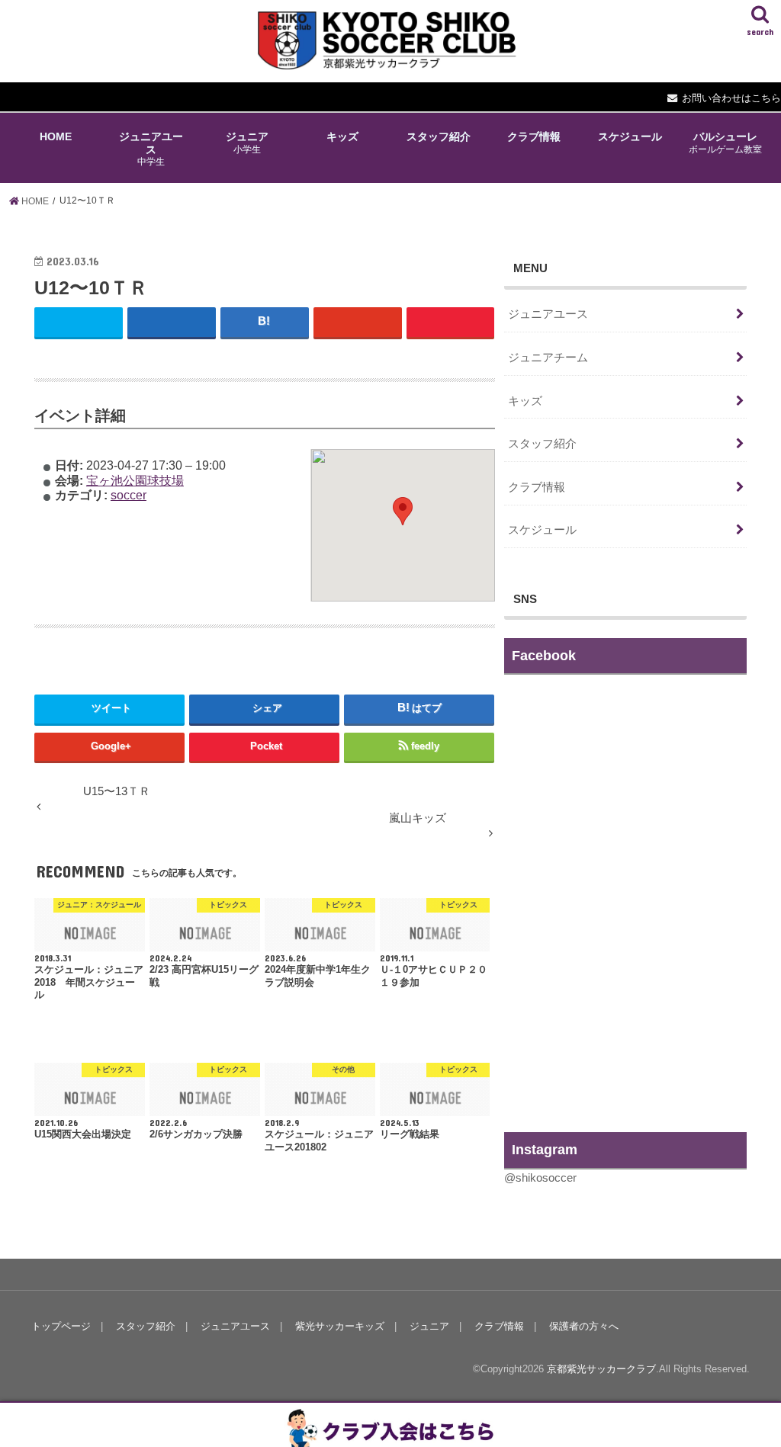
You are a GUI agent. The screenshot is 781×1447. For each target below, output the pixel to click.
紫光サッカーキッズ (339, 1326)
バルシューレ (725, 142)
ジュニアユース (151, 148)
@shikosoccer (540, 1178)
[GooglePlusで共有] (357, 322)
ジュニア (247, 142)
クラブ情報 (534, 136)
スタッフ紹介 (439, 136)
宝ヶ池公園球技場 (135, 480)
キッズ (342, 136)
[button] (403, 511)
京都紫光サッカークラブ (601, 1369)
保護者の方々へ (584, 1326)
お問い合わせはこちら (731, 98)
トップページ (61, 1326)
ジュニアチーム (548, 357)
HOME (56, 136)
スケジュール (630, 136)
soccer (128, 495)
